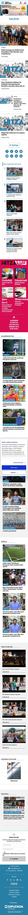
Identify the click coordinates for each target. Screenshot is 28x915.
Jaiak (8, 192)
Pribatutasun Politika (8, 853)
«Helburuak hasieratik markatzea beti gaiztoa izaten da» (13, 358)
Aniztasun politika (14, 892)
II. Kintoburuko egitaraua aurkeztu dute (13, 195)
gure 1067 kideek (11, 444)
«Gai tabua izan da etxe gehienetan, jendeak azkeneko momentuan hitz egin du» (14, 429)
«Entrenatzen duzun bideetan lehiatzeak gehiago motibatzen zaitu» (12, 404)
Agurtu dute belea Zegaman (11, 214)
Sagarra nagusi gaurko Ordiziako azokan (13, 178)
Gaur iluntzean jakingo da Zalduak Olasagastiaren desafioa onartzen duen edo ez (12, 84)
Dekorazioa (14, 781)
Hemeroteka (14, 327)
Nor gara (14, 329)
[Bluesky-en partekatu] (21, 151)
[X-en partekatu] (11, 151)
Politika (3, 102)
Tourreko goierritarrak (9, 531)
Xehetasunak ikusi (18, 462)
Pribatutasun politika (14, 894)
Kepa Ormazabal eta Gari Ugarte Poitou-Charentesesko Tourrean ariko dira (13, 589)
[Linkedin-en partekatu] (16, 156)
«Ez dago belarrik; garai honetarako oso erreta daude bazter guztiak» (14, 381)
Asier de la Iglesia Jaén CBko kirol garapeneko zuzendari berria (13, 612)
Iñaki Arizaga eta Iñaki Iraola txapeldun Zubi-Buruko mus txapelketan (12, 52)
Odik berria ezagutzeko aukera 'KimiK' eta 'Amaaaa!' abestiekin (13, 484)
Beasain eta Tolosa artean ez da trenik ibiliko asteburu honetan (14, 250)
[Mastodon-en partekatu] (16, 151)
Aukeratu (13, 472)
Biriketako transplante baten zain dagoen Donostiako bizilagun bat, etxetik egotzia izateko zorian (14, 817)
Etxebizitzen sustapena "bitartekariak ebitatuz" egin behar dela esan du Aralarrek (20, 102)
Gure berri (14, 320)
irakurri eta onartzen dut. (13, 854)
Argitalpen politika (14, 890)
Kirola (3, 76)
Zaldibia (3, 47)
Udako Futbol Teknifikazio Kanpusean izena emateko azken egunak (13, 564)
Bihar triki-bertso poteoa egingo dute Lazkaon (13, 233)
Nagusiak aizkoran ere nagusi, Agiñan (13, 134)
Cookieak (14, 896)
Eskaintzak (14, 325)
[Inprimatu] (21, 156)
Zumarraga (4, 79)
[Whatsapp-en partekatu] (11, 156)
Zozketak (14, 322)
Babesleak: (14, 902)
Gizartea (3, 44)
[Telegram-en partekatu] (7, 156)
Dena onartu (14, 467)
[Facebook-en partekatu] (7, 151)
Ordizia (15, 96)
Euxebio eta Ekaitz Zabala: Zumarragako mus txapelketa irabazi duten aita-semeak (12, 508)
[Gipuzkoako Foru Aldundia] (14, 909)
